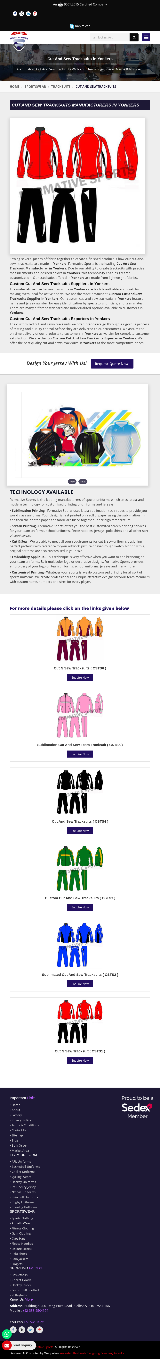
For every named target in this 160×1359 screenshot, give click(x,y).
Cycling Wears (21, 1177)
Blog (14, 1140)
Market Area (20, 1150)
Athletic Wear (20, 1223)
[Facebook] (15, 13)
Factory (16, 1115)
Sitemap (17, 1135)
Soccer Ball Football (25, 1290)
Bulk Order (19, 1145)
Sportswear (35, 86)
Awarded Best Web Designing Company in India (92, 1353)
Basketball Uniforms (25, 1166)
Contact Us (19, 1130)
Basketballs (19, 1275)
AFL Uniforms (21, 1161)
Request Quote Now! (112, 363)
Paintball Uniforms (24, 1197)
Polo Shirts (19, 1254)
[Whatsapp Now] (7, 1334)
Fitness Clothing (22, 1228)
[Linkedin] (28, 13)
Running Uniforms (24, 1207)
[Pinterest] (35, 13)
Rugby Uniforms (22, 1202)
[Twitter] (21, 13)
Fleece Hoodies (22, 1243)
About (15, 1110)
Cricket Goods (21, 1280)
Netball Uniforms (23, 1192)
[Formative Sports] (19, 42)
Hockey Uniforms (23, 1182)
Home (15, 86)
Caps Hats (18, 1238)
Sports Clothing (22, 1218)
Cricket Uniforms (23, 1172)
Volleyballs (19, 1295)
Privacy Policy (21, 1120)
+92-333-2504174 (35, 1310)
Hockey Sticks (21, 1285)
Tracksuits (60, 86)
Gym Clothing (21, 1233)
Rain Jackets (19, 1259)
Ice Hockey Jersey (23, 1187)
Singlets (16, 1264)
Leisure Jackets (21, 1249)
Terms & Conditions (25, 1125)
